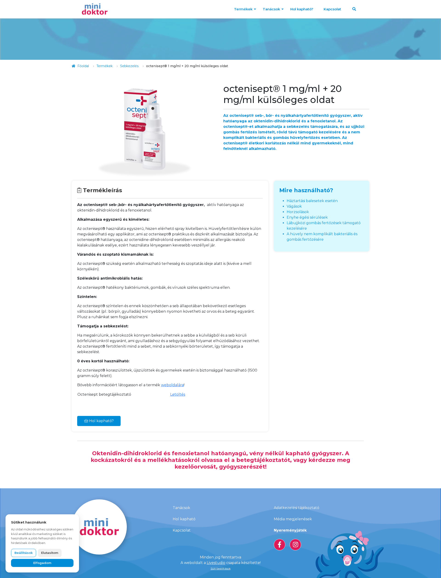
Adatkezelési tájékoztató (296, 508)
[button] (354, 9)
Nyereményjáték (290, 530)
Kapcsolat (332, 9)
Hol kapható (184, 519)
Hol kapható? (301, 9)
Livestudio (216, 563)
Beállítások (23, 553)
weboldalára (172, 385)
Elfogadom (42, 563)
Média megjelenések (293, 519)
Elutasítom (49, 553)
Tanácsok (271, 9)
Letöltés (177, 394)
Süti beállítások (221, 568)
